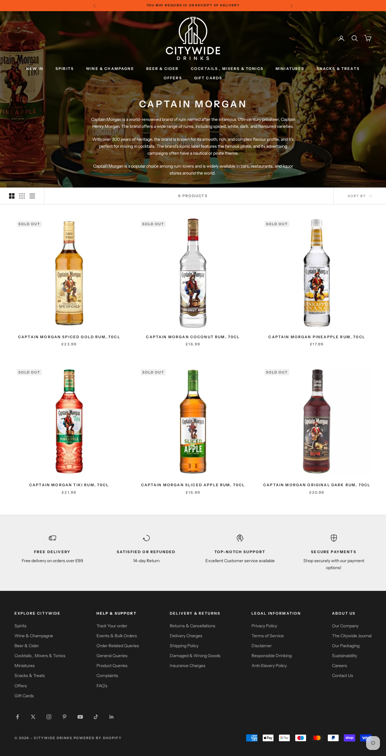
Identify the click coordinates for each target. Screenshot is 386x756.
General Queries (112, 655)
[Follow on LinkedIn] (112, 717)
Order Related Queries (117, 645)
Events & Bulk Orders (116, 635)
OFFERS (173, 78)
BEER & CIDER (162, 68)
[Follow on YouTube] (80, 717)
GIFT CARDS (208, 78)
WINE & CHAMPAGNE (110, 68)
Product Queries (112, 665)
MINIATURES (290, 68)
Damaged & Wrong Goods (195, 655)
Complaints (107, 675)
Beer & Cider (26, 645)
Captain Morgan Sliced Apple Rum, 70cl (193, 485)
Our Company (345, 625)
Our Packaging (345, 645)
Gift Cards (24, 695)
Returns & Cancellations (192, 625)
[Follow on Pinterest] (65, 717)
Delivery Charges (186, 635)
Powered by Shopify (98, 738)
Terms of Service (268, 635)
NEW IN (34, 68)
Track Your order (111, 625)
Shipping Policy (184, 645)
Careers (339, 665)
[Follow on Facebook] (17, 717)
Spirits (20, 625)
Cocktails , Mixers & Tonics (39, 655)
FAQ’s (101, 685)
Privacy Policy (264, 625)
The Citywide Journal (352, 635)
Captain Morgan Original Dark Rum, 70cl (316, 485)
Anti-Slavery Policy (269, 665)
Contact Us (342, 675)
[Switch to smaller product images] (22, 196)
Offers (20, 685)
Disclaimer (262, 645)
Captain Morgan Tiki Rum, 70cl (69, 485)
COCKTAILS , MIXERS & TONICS (227, 68)
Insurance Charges (187, 665)
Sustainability (344, 655)
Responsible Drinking (272, 655)
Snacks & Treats (29, 675)
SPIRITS (64, 68)
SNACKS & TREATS (338, 68)
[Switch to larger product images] (11, 196)
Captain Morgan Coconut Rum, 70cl (193, 337)
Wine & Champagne (33, 635)
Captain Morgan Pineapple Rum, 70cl (316, 337)
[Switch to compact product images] (32, 196)
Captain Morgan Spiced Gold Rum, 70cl (69, 337)
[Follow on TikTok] (96, 717)
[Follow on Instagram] (49, 717)
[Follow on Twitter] (33, 717)
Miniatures (24, 665)
